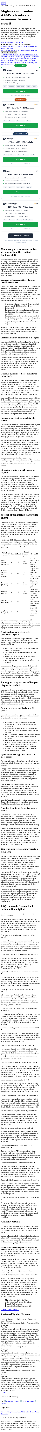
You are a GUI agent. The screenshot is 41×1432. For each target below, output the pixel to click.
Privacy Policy (6, 1412)
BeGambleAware (27, 1401)
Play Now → (20, 91)
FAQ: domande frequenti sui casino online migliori (19, 62)
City (3, 2)
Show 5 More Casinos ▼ (20, 236)
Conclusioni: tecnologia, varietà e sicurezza (21, 60)
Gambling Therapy (11, 1401)
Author (3, 4)
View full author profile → (10, 1310)
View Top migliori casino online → (13, 42)
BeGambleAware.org (20, 242)
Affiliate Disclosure (27, 1412)
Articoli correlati (7, 64)
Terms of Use (16, 1412)
